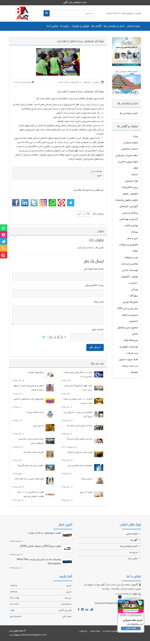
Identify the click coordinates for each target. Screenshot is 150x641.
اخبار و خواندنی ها (114, 26)
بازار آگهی (82, 214)
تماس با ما (52, 26)
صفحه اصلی (133, 26)
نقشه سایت (95, 631)
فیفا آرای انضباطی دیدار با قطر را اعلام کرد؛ (80, 91)
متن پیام (99, 301)
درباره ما (64, 26)
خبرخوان (83, 631)
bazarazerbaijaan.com (34, 635)
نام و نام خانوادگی (94, 269)
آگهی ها (96, 26)
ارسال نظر (95, 347)
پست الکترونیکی (94, 285)
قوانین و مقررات (80, 26)
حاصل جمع (98, 329)
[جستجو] (47, 13)
